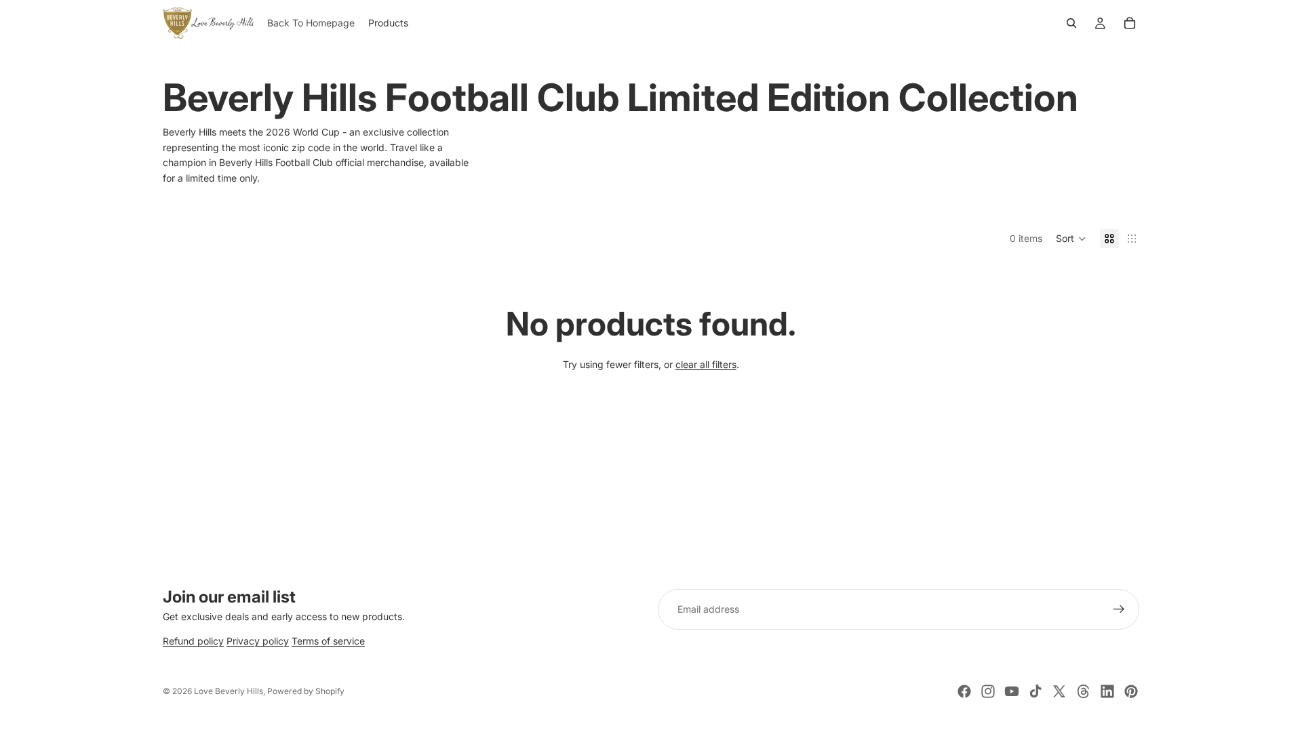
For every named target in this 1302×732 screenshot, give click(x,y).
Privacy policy (257, 641)
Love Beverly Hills (228, 691)
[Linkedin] (1107, 691)
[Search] (1071, 23)
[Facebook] (964, 691)
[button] (1071, 238)
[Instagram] (988, 691)
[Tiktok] (1035, 691)
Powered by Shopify (305, 691)
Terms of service (328, 641)
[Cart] (1130, 23)
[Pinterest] (1131, 691)
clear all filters (705, 364)
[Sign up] (1119, 609)
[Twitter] (1059, 691)
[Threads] (1084, 691)
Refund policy (193, 641)
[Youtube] (1012, 691)
